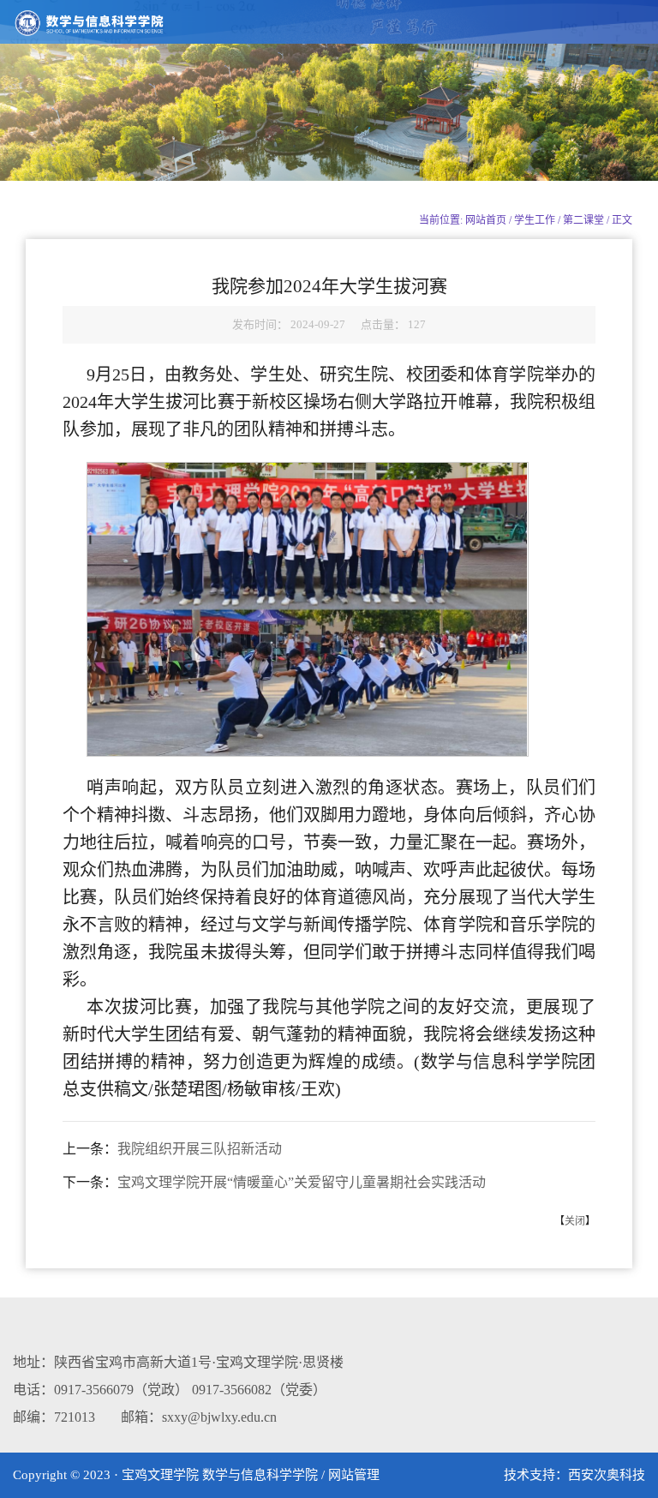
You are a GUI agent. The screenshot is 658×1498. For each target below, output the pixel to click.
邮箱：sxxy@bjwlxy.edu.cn (199, 1417)
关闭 (575, 1221)
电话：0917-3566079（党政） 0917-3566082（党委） (169, 1389)
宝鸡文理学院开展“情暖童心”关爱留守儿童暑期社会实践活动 (301, 1182)
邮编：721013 (54, 1417)
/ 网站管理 (350, 1475)
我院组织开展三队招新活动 (199, 1148)
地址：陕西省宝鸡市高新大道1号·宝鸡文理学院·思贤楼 (178, 1362)
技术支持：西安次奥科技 (574, 1475)
